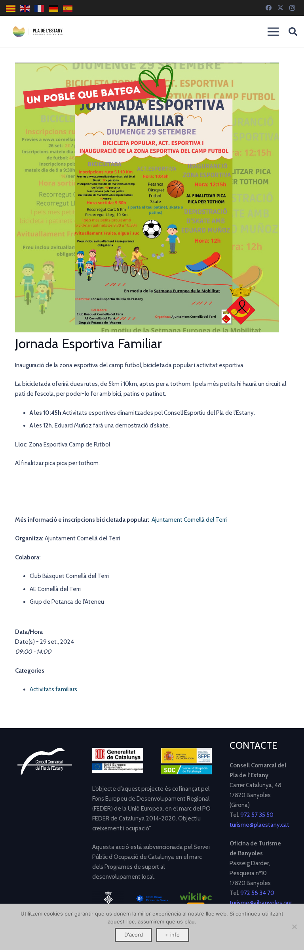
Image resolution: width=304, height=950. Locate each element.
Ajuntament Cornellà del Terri (189, 519)
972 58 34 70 (257, 893)
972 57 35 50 (257, 814)
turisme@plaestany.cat (259, 824)
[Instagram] (292, 8)
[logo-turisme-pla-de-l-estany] (37, 32)
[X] (280, 8)
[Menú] (273, 32)
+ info (172, 934)
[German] (54, 8)
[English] (25, 8)
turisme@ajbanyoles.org (261, 902)
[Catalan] (11, 8)
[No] (294, 927)
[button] (292, 31)
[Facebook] (268, 8)
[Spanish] (68, 8)
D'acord (133, 934)
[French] (39, 8)
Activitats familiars (53, 689)
